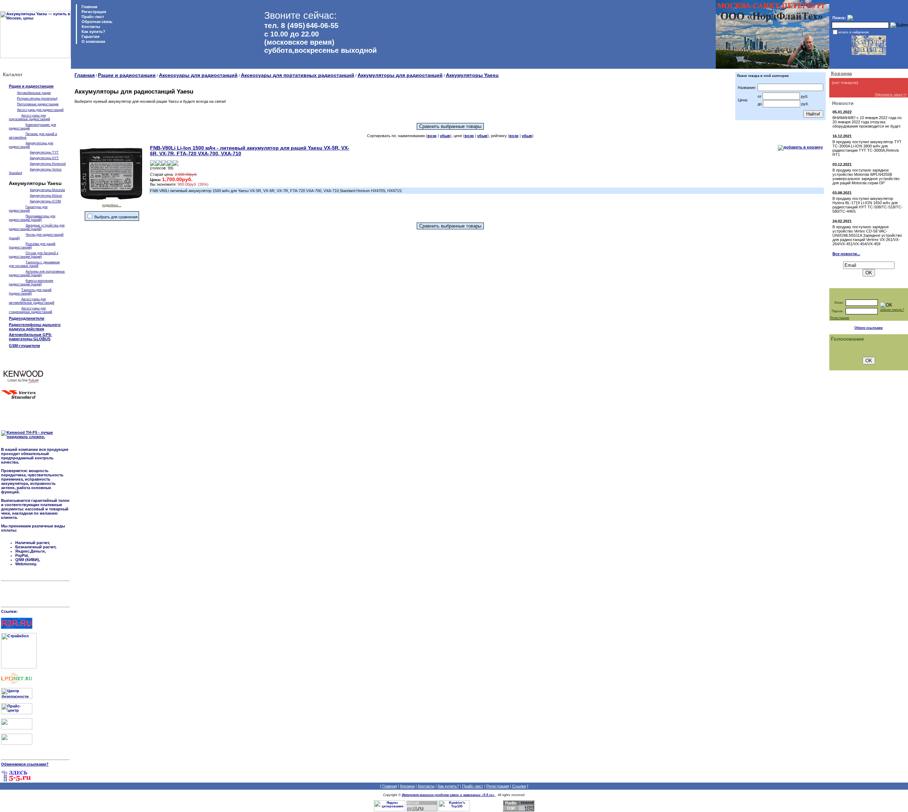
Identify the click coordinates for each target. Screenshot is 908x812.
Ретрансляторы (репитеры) (37, 98)
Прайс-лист (92, 17)
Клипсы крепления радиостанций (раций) (31, 282)
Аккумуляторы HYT (44, 158)
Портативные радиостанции (38, 104)
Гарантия (90, 36)
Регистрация (94, 12)
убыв (445, 136)
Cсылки (519, 786)
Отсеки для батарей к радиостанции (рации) (33, 254)
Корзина (841, 73)
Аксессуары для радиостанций (40, 110)
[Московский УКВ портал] (16, 728)
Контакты (90, 26)
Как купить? (93, 31)
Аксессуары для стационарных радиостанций (30, 310)
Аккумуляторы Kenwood (48, 164)
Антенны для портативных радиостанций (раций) (37, 273)
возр (432, 136)
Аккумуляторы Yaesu (472, 75)
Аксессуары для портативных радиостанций (29, 117)
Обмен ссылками (868, 328)
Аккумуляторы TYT (44, 152)
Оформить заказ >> (891, 94)
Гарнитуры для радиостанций (28, 208)
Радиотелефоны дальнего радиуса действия (35, 327)
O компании (93, 41)
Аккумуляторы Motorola (47, 190)
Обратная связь (96, 21)
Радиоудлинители (26, 318)
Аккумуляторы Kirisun (46, 195)
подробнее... (111, 205)
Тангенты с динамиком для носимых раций (34, 264)
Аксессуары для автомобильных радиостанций (31, 300)
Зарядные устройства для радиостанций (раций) (37, 227)
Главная (89, 7)
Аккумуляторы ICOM (45, 201)
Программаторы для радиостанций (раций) (32, 218)
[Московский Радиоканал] (16, 743)
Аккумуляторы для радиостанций (400, 75)
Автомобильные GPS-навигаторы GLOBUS (30, 336)
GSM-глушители (24, 345)
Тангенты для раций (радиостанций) (30, 291)
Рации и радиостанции (31, 86)
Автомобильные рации (34, 93)
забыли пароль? (892, 310)
